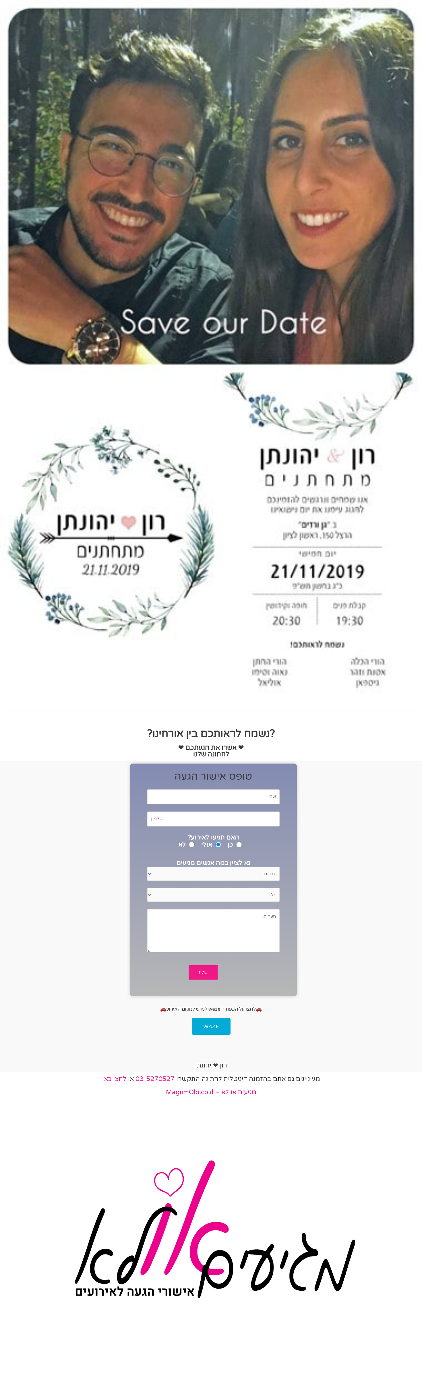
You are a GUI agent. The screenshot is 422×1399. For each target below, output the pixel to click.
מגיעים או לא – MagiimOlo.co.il (211, 1092)
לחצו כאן (114, 1079)
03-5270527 (155, 1079)
